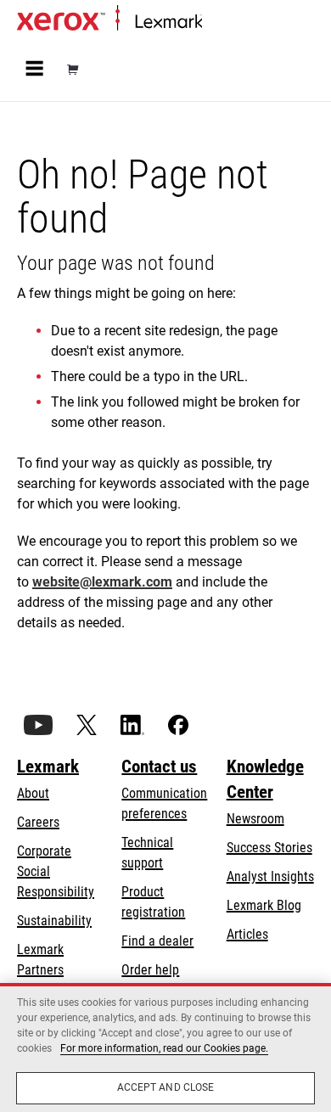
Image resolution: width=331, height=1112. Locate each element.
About (33, 793)
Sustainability (54, 921)
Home (216, 22)
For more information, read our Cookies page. (164, 1048)
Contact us (159, 766)
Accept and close (166, 1087)
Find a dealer (157, 941)
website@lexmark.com (102, 582)
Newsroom (255, 819)
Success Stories (269, 848)
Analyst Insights (270, 876)
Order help (150, 970)
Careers (38, 822)
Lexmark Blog (264, 905)
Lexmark (48, 766)
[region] (165, 1047)
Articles (247, 934)
